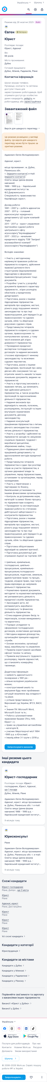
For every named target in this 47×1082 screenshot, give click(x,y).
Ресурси (37, 1047)
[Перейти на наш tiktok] (33, 1028)
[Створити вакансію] (35, 9)
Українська (7, 1021)
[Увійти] (42, 9)
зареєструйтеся (32, 101)
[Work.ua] (4, 9)
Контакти (6, 1047)
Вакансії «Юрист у (15, 1003)
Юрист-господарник (21, 777)
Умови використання (26, 1051)
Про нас (36, 1043)
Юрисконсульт (16, 836)
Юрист (5, 895)
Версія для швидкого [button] (21, 128)
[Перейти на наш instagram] (19, 1028)
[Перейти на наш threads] (11, 1028)
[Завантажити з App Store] (11, 1036)
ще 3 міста (23, 890)
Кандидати (12, 965)
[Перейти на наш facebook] (4, 1028)
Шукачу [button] (9, 1058)
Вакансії (10, 1008)
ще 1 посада (11, 789)
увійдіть (28, 98)
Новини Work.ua (22, 1047)
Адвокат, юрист (10, 903)
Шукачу (38, 2)
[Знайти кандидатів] (29, 9)
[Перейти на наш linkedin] (26, 1028)
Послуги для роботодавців (16, 1043)
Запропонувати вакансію (15, 1077)
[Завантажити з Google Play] (31, 1036)
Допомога (7, 1051)
